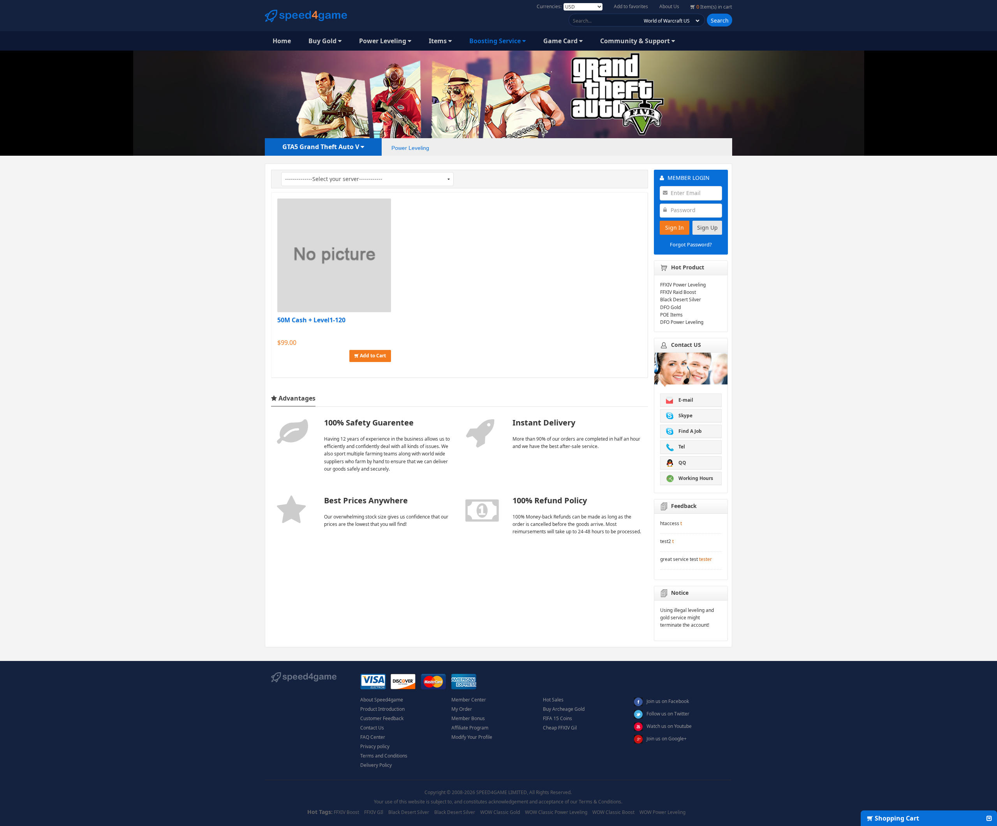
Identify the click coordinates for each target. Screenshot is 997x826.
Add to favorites (631, 6)
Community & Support (635, 41)
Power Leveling (383, 41)
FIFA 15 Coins (557, 718)
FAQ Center (372, 737)
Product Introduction (382, 709)
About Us (669, 6)
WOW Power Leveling (662, 812)
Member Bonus (468, 718)
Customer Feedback (381, 718)
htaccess (669, 523)
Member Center (468, 699)
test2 (665, 541)
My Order (461, 709)
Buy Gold (323, 41)
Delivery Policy (376, 765)
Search (720, 20)
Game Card (561, 41)
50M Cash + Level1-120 (311, 320)
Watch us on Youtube (669, 726)
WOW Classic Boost (613, 812)
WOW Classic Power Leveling (556, 812)
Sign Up (707, 227)
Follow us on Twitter (667, 713)
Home (282, 41)
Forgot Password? (691, 244)
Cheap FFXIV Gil (560, 727)
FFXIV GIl (373, 812)
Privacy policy (374, 746)
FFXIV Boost (346, 812)
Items (438, 41)
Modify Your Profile (471, 737)
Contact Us (372, 727)
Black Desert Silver (408, 812)
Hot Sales (553, 699)
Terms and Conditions (383, 755)
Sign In (674, 227)
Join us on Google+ (666, 738)
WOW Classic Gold (500, 812)
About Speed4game (381, 699)
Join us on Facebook (667, 701)
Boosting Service (495, 41)
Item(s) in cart (714, 6)
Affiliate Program (469, 727)
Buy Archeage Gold (564, 709)
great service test (679, 559)
